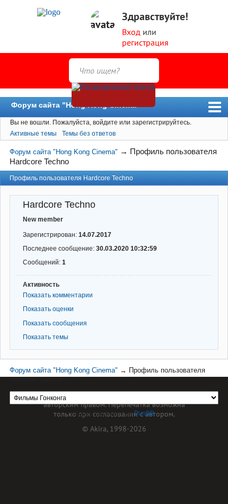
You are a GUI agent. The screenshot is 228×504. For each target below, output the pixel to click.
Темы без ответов (89, 133)
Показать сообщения (55, 323)
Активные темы (33, 133)
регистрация (145, 42)
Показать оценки (48, 309)
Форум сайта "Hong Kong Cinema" (75, 105)
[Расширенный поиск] (113, 95)
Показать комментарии (58, 295)
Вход (131, 31)
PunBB (144, 413)
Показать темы (45, 337)
